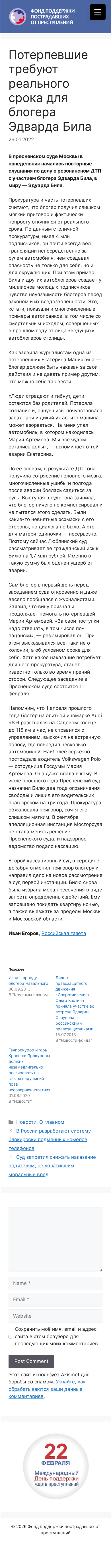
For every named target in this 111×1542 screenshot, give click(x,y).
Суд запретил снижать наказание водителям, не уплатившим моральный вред (52, 1165)
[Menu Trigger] (98, 12)
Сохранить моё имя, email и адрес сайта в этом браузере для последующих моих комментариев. (57, 1336)
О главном (51, 1122)
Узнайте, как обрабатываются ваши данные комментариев (47, 1389)
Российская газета (64, 933)
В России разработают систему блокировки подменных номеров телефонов (50, 1139)
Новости (26, 1122)
